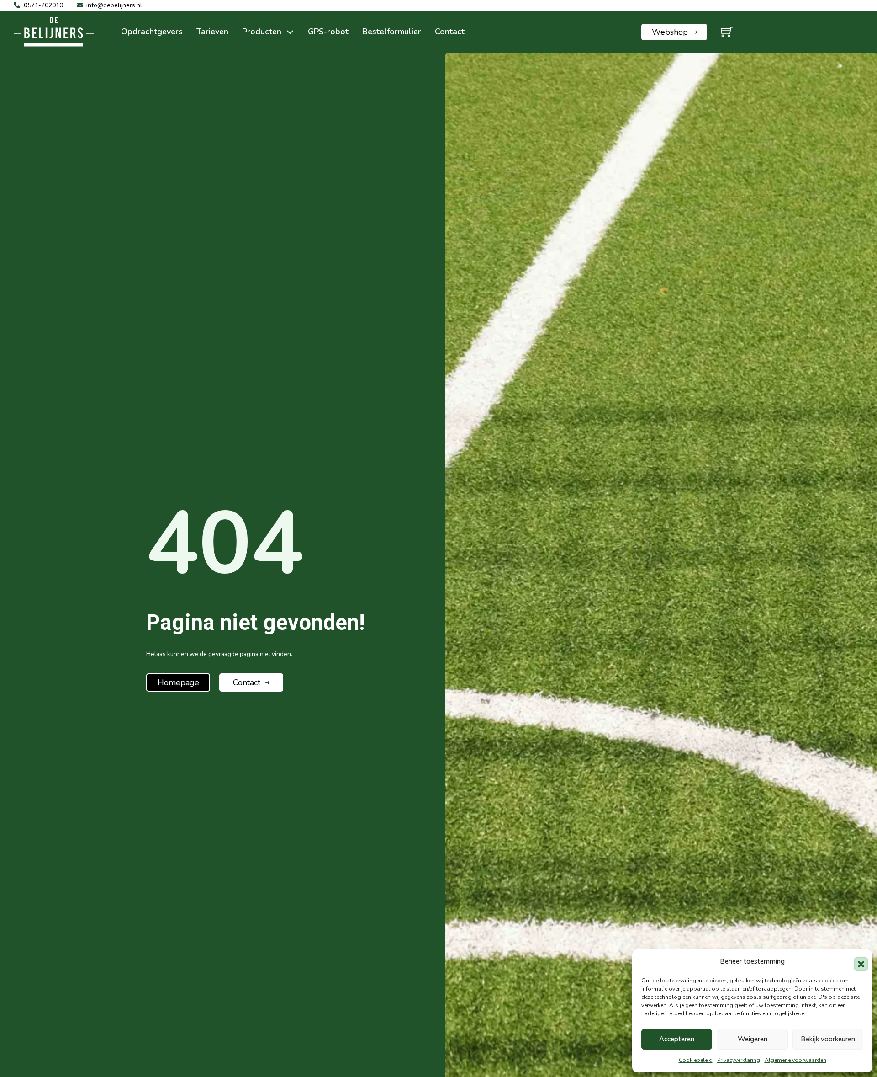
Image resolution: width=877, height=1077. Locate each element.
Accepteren (676, 1039)
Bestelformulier (391, 32)
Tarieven (212, 32)
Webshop (670, 32)
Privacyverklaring (738, 1060)
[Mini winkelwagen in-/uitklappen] (727, 32)
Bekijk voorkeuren (828, 1039)
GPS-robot (328, 32)
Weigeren (752, 1039)
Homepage (178, 682)
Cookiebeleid (696, 1060)
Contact (450, 32)
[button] (858, 961)
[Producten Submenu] (290, 32)
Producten (261, 32)
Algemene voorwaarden (795, 1060)
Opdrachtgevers (152, 32)
